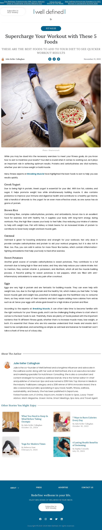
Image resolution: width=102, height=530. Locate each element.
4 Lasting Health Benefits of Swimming (85, 444)
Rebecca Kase (29, 447)
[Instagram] (45, 519)
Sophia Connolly (82, 449)
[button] (49, 59)
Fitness (51, 28)
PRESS (39, 487)
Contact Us (87, 487)
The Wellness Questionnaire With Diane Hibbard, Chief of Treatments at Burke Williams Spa (24, 2)
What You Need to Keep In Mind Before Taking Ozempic (35, 419)
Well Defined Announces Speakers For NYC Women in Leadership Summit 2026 (83, 2)
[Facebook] (40, 519)
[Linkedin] (61, 519)
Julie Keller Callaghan (26, 363)
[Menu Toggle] (51, 19)
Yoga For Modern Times (33, 444)
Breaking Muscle (35, 174)
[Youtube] (51, 519)
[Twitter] (56, 519)
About (13, 488)
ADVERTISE (63, 487)
